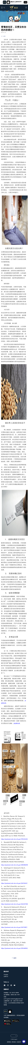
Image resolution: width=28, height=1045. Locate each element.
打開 (25, 2)
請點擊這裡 (17, 723)
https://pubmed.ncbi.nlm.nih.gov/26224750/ (14, 904)
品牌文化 (6, 976)
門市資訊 (6, 974)
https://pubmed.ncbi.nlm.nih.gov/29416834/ (14, 948)
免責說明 (19, 1042)
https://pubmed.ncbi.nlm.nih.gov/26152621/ (14, 883)
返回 (15, 958)
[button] (2, 7)
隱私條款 (14, 1042)
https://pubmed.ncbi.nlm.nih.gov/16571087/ (14, 927)
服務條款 (9, 1042)
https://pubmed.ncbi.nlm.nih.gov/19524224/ (14, 839)
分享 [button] (4, 36)
